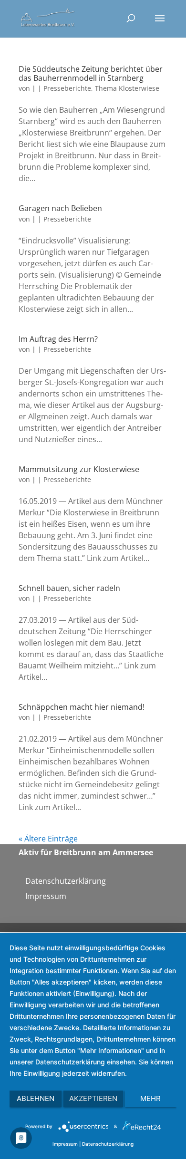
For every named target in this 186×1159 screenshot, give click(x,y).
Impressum (45, 896)
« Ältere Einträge (48, 838)
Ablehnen (35, 1098)
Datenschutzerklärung (65, 881)
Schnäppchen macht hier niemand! (82, 707)
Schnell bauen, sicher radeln (69, 588)
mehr (150, 1098)
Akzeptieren (93, 1098)
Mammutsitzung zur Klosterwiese (79, 469)
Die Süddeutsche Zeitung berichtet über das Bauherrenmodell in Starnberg (91, 73)
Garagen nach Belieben (60, 208)
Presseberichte (67, 88)
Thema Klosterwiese (127, 88)
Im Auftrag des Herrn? (58, 339)
